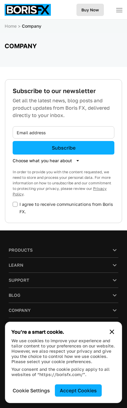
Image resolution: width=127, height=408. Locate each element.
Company (31, 26)
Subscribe (64, 148)
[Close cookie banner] (112, 331)
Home (11, 26)
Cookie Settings (31, 390)
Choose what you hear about (42, 160)
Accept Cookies (78, 390)
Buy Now (90, 9)
